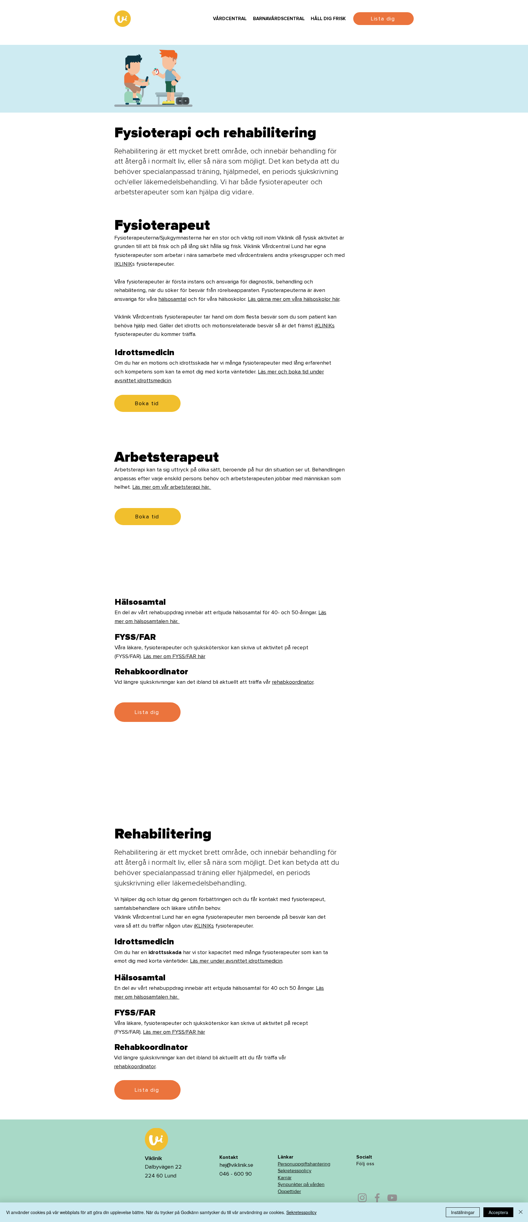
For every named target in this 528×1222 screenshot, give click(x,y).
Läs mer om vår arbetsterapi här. (171, 487)
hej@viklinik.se (236, 1165)
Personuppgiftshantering (304, 1163)
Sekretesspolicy (294, 1170)
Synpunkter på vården (301, 1184)
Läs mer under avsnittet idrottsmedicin (236, 960)
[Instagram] (362, 1198)
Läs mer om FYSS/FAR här (174, 656)
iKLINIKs (325, 325)
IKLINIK (123, 264)
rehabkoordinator (293, 682)
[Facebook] (377, 1198)
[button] (230, 19)
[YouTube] (392, 1198)
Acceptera (498, 1212)
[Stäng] (520, 1212)
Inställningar (463, 1212)
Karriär (285, 1177)
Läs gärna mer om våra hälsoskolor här (293, 299)
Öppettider (289, 1191)
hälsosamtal (172, 299)
